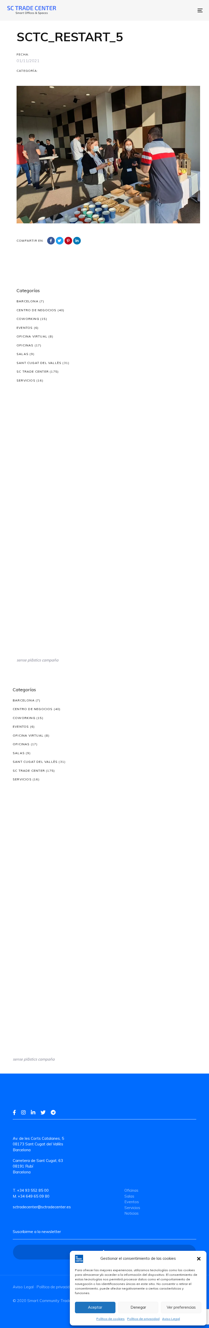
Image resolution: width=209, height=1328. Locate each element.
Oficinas (25, 345)
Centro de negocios (37, 310)
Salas (23, 354)
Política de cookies (110, 1319)
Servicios (26, 380)
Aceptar (95, 1307)
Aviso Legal (171, 1319)
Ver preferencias (181, 1307)
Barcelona (27, 301)
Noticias (131, 1213)
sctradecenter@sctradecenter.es (42, 1206)
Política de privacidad (143, 1319)
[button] (198, 1258)
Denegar (138, 1307)
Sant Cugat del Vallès (39, 363)
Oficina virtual (32, 336)
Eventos (25, 328)
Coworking (28, 319)
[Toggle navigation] (152, 10)
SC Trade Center (33, 371)
